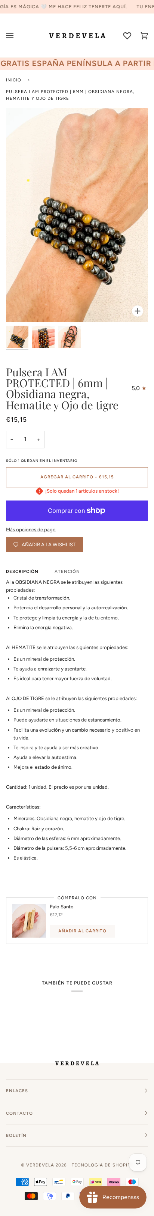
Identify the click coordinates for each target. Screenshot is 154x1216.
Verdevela (40, 1165)
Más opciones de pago (31, 529)
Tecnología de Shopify (102, 1165)
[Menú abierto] (14, 35)
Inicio (13, 80)
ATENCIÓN (67, 571)
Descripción (22, 571)
